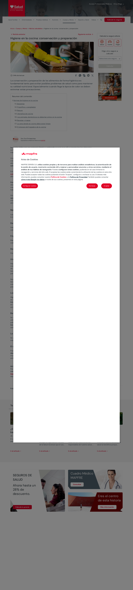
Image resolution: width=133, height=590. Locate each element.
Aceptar (106, 186)
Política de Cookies (58, 177)
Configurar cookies (29, 186)
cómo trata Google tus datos (33, 180)
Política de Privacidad (78, 177)
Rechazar (92, 186)
